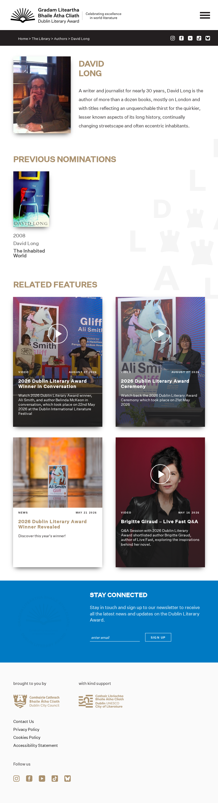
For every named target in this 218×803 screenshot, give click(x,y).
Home (23, 38)
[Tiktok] (199, 38)
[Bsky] (208, 38)
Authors (60, 38)
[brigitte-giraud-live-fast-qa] (160, 502)
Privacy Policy (26, 729)
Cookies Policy (26, 737)
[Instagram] (172, 38)
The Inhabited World (29, 253)
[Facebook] (181, 38)
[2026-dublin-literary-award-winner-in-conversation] (57, 362)
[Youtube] (190, 38)
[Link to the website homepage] (66, 15)
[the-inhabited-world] (31, 199)
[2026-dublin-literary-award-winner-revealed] (57, 502)
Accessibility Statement (35, 745)
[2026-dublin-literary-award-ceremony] (160, 362)
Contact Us (23, 721)
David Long (26, 243)
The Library (41, 38)
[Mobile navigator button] (205, 15)
